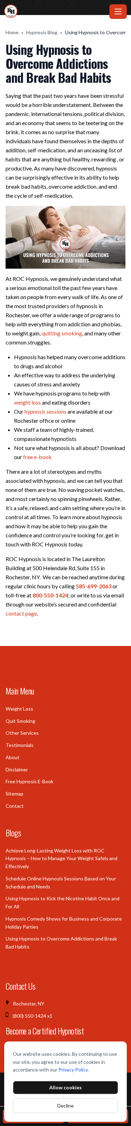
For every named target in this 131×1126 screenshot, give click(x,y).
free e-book (37, 456)
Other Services (22, 733)
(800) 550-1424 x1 (32, 1016)
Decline (65, 1106)
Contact (15, 806)
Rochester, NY (28, 1004)
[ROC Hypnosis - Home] (55, 12)
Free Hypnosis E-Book (29, 781)
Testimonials (20, 745)
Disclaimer (17, 769)
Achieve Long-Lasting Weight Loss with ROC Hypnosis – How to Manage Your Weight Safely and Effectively (61, 859)
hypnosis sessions (45, 411)
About (13, 757)
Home (12, 32)
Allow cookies (65, 1087)
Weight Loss (19, 709)
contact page (21, 613)
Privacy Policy (73, 1070)
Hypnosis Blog (41, 32)
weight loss (27, 402)
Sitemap (14, 794)
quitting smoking (62, 333)
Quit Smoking (20, 721)
